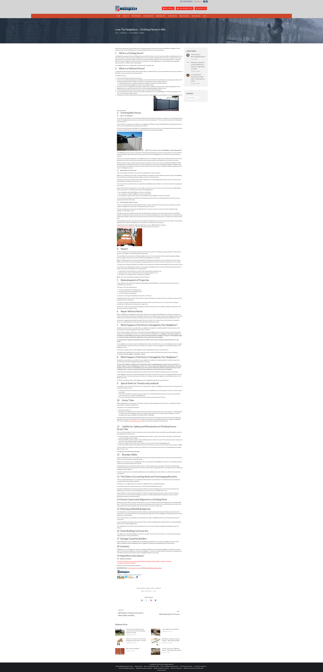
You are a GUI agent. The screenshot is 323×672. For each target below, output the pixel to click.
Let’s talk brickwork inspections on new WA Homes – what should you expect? (197, 78)
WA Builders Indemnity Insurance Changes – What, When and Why (171, 639)
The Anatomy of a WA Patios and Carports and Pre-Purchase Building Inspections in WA (135, 630)
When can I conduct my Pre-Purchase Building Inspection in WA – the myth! (136, 639)
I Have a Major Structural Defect (170, 629)
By (141, 588)
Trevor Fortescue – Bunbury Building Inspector (198, 55)
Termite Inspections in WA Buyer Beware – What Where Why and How (172, 649)
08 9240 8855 (186, 1)
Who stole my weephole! (132, 648)
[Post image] (119, 632)
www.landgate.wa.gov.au (134, 421)
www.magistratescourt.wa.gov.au (125, 226)
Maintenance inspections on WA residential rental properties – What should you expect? (197, 66)
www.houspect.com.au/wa (135, 568)
